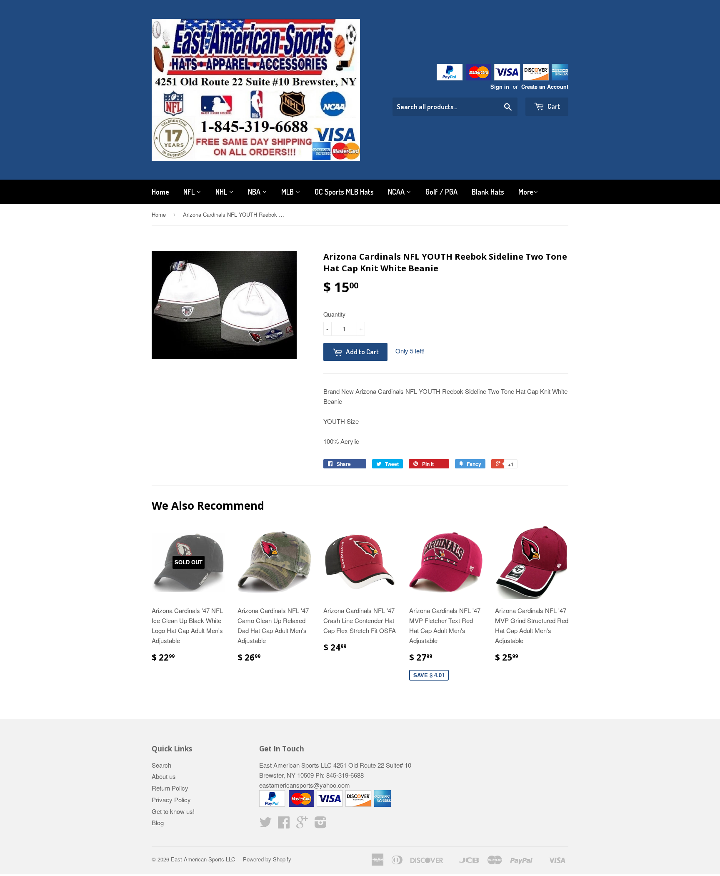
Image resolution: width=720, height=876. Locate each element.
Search (161, 765)
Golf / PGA (441, 191)
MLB (288, 191)
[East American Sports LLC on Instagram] (320, 824)
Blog (158, 822)
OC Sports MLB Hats (344, 191)
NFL (189, 191)
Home (160, 191)
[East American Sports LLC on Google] (302, 824)
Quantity (334, 314)
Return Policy (170, 787)
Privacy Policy (171, 799)
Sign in (499, 86)
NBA (255, 191)
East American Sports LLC (203, 859)
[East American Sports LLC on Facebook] (284, 824)
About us (164, 776)
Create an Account (544, 86)
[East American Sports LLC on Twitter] (265, 824)
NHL (222, 191)
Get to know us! (173, 811)
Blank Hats (488, 191)
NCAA (397, 191)
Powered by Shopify (267, 859)
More (525, 191)
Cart (553, 106)
